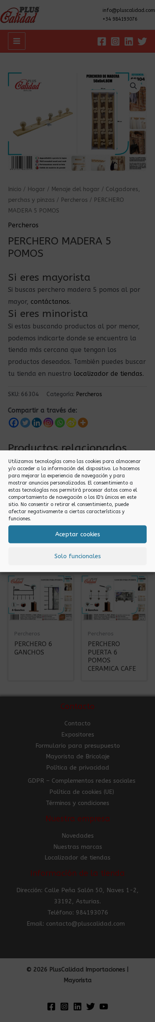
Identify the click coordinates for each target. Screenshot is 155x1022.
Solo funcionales (77, 556)
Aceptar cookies (77, 534)
